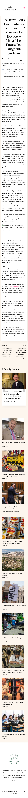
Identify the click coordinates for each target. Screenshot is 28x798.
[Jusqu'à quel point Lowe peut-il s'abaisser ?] (14, 429)
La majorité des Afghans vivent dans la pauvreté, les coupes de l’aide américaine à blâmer (21, 352)
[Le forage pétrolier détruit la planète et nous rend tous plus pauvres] (14, 461)
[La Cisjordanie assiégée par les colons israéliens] (14, 560)
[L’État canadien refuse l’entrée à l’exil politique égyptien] (14, 689)
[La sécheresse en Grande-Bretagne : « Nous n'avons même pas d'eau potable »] (14, 624)
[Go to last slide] (4, 390)
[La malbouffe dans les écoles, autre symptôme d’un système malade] (14, 528)
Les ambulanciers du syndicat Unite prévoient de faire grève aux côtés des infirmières (7, 351)
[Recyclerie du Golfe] (10, 8)
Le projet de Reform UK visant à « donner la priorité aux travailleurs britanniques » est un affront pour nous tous (13, 509)
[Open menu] (24, 8)
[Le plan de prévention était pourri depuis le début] (14, 721)
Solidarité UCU (14, 286)
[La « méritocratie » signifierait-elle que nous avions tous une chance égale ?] (14, 656)
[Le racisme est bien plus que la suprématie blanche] (14, 592)
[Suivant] (24, 390)
